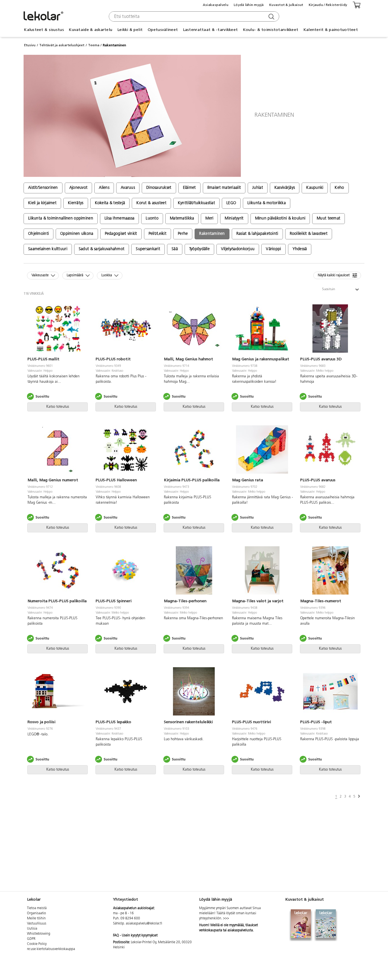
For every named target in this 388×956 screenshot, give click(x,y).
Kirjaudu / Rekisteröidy (328, 5)
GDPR (31, 939)
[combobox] (193, 16)
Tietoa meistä (37, 908)
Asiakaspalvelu (215, 5)
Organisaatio (36, 913)
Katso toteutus (57, 407)
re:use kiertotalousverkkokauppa (51, 949)
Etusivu (30, 45)
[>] (359, 796)
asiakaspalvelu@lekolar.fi (144, 923)
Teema (93, 45)
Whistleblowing (38, 934)
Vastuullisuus (36, 923)
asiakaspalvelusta (240, 930)
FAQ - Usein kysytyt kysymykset (135, 935)
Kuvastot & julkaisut (286, 5)
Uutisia (32, 928)
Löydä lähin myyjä (249, 5)
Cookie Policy (37, 944)
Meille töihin (36, 918)
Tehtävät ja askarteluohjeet (61, 45)
